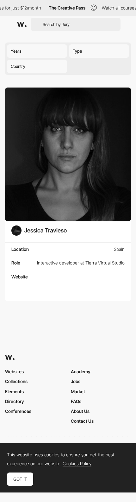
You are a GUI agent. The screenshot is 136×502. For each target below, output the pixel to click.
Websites (14, 371)
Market (78, 391)
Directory (14, 401)
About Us (80, 411)
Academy (80, 371)
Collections (16, 381)
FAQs (76, 401)
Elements (14, 391)
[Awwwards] (22, 24)
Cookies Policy (77, 463)
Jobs (75, 381)
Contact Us (82, 421)
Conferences (18, 411)
